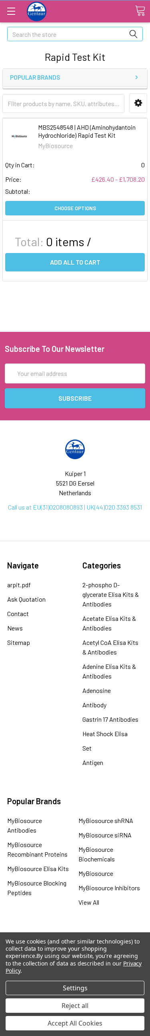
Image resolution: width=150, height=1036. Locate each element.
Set (87, 748)
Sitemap (18, 642)
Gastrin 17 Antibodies (110, 719)
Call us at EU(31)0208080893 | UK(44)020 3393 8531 (75, 507)
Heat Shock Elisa (105, 733)
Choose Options (75, 208)
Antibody (94, 705)
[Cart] (140, 11)
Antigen (92, 762)
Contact (18, 613)
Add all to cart (75, 262)
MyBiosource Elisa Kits (38, 868)
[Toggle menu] (11, 11)
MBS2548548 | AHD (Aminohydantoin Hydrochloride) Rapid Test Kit (87, 131)
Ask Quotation (26, 599)
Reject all (75, 1005)
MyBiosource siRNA (105, 835)
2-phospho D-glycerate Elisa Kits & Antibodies (110, 594)
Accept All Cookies (75, 1023)
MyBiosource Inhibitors (109, 887)
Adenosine (96, 690)
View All (88, 902)
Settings (75, 988)
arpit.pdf (19, 584)
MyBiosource (95, 873)
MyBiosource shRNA (105, 820)
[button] (138, 103)
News (15, 628)
